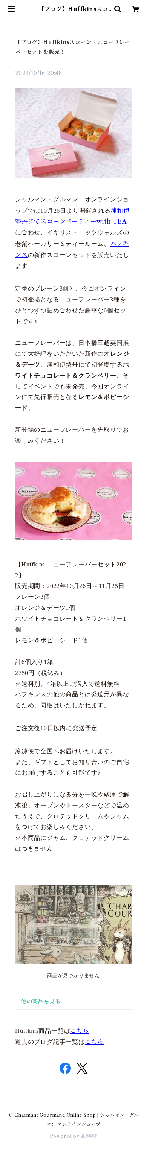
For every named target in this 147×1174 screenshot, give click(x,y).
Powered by (65, 1136)
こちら (79, 1030)
